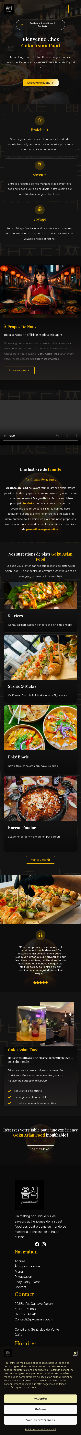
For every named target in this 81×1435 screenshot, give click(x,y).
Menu (19, 1271)
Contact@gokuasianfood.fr (34, 1319)
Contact (20, 1287)
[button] (75, 1353)
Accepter (40, 1398)
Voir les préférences (40, 1420)
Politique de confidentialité (40, 1429)
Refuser (40, 1409)
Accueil (20, 1261)
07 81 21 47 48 (25, 1314)
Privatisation (23, 1277)
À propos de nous (27, 1266)
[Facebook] (37, 1244)
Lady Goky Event (27, 1282)
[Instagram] (44, 1244)
